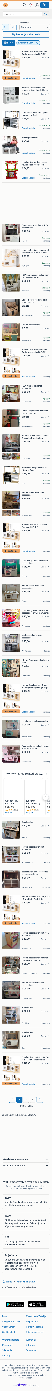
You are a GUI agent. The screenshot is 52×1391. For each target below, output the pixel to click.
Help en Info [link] (32, 1321)
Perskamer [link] (7, 1345)
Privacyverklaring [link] (34, 1327)
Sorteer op (24, 22)
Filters (10, 42)
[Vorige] (12, 1100)
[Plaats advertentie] (44, 5)
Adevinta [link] (30, 1345)
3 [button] (32, 1099)
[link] (6, 5)
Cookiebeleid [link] (8, 1332)
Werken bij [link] (31, 1339)
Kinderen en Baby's (26, 43)
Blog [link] (4, 1316)
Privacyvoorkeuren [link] (35, 1332)
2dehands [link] (7, 1350)
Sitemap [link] (6, 1355)
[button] (31, 5)
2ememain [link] (31, 1350)
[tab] (5, 27)
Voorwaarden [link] (8, 1327)
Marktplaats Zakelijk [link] (36, 1316)
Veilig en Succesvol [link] (11, 1321)
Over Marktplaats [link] (10, 1339)
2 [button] (26, 1099)
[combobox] (22, 14)
